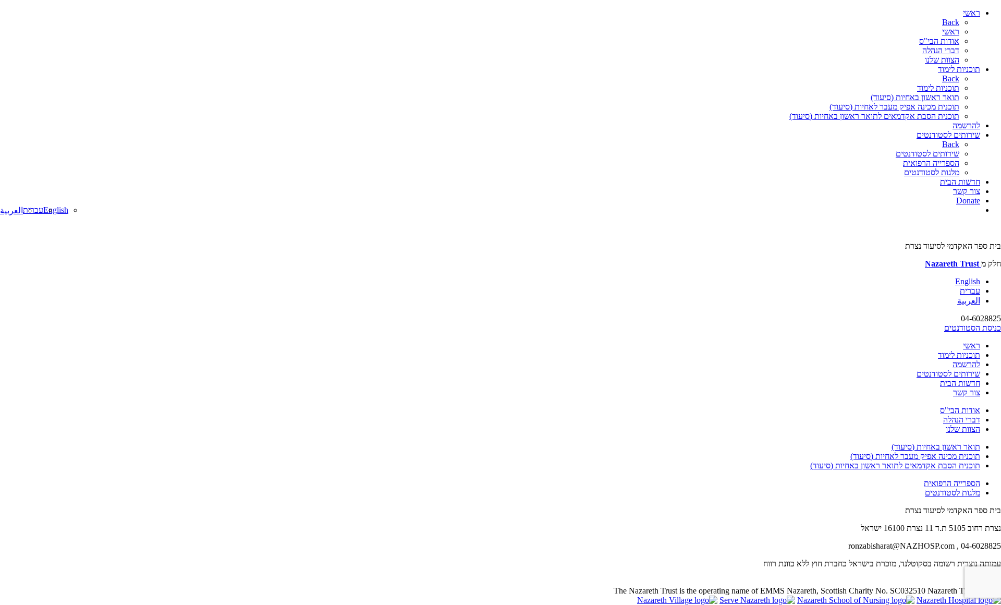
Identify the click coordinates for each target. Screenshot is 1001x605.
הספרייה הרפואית (931, 163)
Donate (968, 200)
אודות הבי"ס (939, 41)
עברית (33, 209)
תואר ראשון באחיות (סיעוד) (915, 97)
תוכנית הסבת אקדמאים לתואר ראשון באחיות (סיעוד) (874, 116)
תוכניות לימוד (959, 69)
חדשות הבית (960, 181)
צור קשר (966, 191)
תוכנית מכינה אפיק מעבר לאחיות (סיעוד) (894, 106)
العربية (11, 210)
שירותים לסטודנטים (948, 134)
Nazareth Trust (953, 263)
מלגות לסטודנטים (931, 172)
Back (950, 22)
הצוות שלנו (942, 59)
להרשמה (966, 125)
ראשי (971, 12)
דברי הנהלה (940, 50)
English (55, 209)
